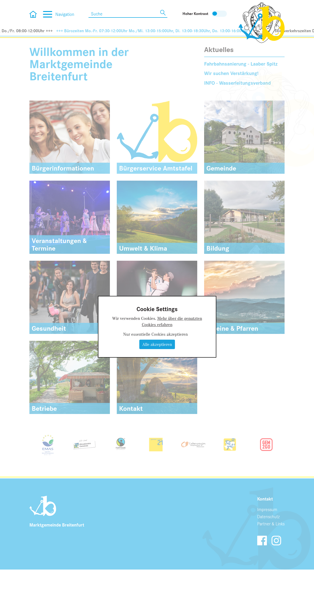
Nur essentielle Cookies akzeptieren (155, 334)
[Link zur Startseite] (262, 22)
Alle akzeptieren (157, 344)
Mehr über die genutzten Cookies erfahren (172, 321)
